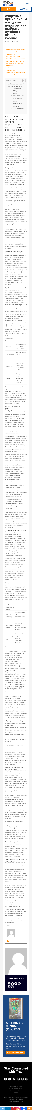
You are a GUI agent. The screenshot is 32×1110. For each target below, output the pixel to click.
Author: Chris (16, 978)
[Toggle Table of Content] (23, 80)
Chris (8, 41)
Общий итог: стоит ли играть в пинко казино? (18, 109)
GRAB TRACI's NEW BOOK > (15, 1052)
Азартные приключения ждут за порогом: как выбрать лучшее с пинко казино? (16, 52)
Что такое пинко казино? (13, 56)
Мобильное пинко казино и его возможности (17, 105)
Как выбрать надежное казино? (15, 59)
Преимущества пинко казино (15, 61)
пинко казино (21, 242)
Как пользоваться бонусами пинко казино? (17, 100)
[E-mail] (8, 941)
